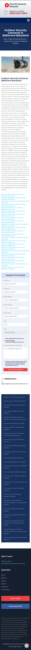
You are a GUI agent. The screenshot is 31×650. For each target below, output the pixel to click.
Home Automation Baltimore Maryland (15, 472)
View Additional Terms (11, 365)
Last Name (6, 288)
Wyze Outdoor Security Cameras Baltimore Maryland (12, 261)
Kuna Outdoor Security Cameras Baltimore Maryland (12, 231)
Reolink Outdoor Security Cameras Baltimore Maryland (13, 248)
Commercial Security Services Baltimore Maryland (15, 467)
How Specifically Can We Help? (12, 345)
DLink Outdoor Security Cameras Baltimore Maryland (12, 218)
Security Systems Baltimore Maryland (15, 401)
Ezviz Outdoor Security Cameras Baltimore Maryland (12, 222)
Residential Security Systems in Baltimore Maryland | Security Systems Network (15, 502)
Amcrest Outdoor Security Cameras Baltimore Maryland (13, 198)
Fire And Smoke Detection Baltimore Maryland (14, 406)
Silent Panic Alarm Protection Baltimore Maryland (15, 477)
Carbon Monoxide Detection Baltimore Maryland (15, 453)
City (4, 321)
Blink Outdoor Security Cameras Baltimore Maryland (12, 208)
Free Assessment (15, 606)
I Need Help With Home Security (14, 338)
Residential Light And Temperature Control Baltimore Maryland (14, 434)
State (5, 329)
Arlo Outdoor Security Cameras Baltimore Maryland (15, 202)
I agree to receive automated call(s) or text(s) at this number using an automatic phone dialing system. (16, 363)
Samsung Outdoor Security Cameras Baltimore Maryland (13, 255)
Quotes (3, 581)
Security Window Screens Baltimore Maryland (14, 428)
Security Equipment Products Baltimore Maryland (15, 538)
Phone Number (7, 305)
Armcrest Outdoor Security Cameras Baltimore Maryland (13, 205)
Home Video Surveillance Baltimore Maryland (14, 412)
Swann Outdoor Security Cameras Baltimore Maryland (12, 258)
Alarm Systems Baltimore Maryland (14, 423)
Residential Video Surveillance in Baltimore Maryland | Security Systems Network (15, 531)
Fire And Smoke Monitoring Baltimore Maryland (15, 447)
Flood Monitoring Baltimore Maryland (14, 462)
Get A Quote (15, 598)
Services (3, 584)
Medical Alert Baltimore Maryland (13, 458)
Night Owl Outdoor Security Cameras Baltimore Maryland (13, 241)
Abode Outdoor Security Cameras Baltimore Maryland (12, 195)
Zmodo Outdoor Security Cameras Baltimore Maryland (13, 268)
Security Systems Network (17, 644)
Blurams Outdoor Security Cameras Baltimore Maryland (13, 212)
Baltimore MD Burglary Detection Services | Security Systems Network (15, 418)
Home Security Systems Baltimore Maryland (14, 489)
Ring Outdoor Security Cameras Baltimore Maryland (15, 251)
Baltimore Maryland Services (17, 39)
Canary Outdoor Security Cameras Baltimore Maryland (13, 215)
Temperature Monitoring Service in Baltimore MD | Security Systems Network (14, 523)
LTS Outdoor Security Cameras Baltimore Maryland (15, 238)
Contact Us (4, 587)
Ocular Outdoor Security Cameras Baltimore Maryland (12, 245)
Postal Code (7, 313)
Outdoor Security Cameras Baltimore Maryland (14, 516)
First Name (6, 280)
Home (5, 39)
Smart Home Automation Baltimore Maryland (14, 510)
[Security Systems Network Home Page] (15, 5)
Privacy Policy (5, 590)
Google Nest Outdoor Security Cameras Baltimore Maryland (14, 225)
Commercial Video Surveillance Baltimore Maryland (12, 495)
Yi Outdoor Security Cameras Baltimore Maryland (14, 265)
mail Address (7, 297)
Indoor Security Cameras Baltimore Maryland (14, 441)
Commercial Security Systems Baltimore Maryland (15, 483)
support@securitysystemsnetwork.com (14, 384)
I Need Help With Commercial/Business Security (14, 341)
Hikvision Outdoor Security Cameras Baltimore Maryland (13, 228)
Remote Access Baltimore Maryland (14, 397)
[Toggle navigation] (28, 20)
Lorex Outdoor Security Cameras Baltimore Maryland (12, 235)
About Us (4, 578)
